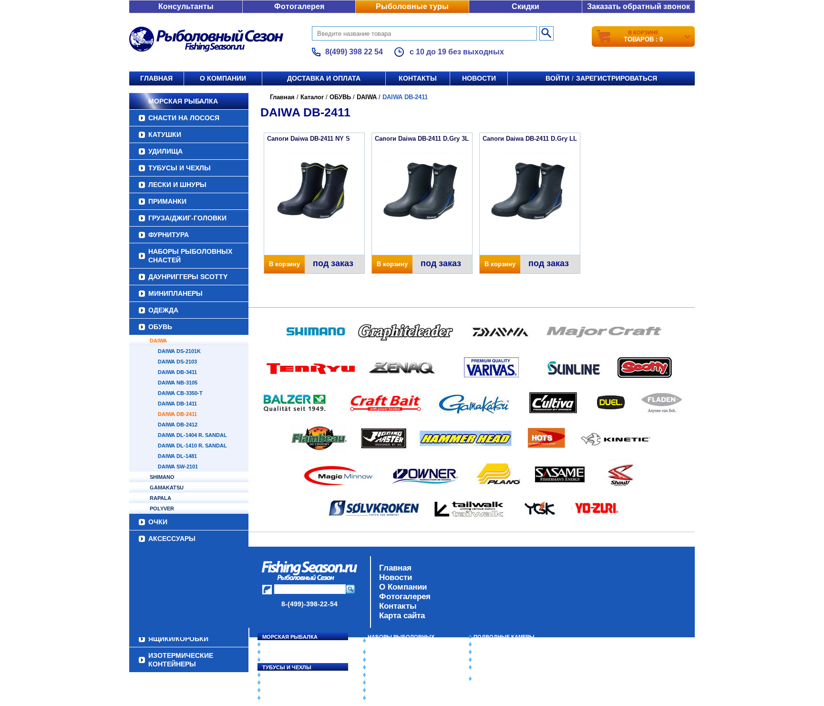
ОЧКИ (157, 522)
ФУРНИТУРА (168, 235)
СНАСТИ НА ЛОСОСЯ (183, 118)
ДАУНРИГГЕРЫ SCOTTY (187, 276)
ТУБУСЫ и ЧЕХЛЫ (179, 168)
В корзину (284, 264)
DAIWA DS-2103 (177, 361)
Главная (156, 78)
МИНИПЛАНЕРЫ (175, 293)
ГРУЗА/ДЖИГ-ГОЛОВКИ (187, 218)
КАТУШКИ (164, 134)
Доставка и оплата (323, 78)
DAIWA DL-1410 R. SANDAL (192, 445)
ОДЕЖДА (163, 310)
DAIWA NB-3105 (177, 382)
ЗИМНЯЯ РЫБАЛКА (499, 652)
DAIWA (158, 340)
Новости (479, 78)
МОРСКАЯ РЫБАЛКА (183, 101)
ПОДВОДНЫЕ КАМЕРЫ (504, 637)
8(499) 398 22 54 (354, 52)
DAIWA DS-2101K (179, 351)
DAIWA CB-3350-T (180, 393)
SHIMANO (162, 477)
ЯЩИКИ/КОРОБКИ (497, 667)
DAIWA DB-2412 (177, 424)
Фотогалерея (299, 6)
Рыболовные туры (412, 6)
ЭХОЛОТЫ (488, 644)
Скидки (525, 6)
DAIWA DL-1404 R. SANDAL (192, 435)
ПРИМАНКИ (167, 201)
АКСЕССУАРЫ (172, 538)
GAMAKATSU (167, 487)
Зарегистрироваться (616, 78)
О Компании (403, 587)
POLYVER (162, 508)
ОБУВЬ (160, 327)
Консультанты (186, 6)
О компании (223, 78)
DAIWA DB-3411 (177, 372)
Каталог (312, 97)
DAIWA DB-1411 (177, 403)
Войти (557, 78)
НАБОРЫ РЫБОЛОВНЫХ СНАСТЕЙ (190, 256)
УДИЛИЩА (165, 151)
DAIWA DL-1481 (177, 456)
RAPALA (160, 498)
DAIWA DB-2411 (177, 414)
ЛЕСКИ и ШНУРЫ (177, 184)
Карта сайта (402, 615)
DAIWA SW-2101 (178, 466)
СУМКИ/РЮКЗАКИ (497, 660)
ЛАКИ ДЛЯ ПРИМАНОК (397, 698)
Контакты (418, 78)
